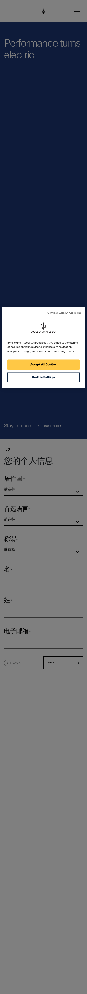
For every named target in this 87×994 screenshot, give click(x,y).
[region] (43, 347)
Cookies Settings (43, 377)
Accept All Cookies (43, 364)
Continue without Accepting (64, 313)
